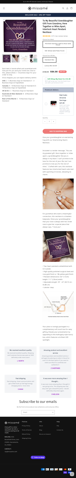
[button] (4, 8)
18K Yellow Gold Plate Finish (55, 51)
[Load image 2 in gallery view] (16, 58)
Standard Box (49, 60)
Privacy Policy (26, 426)
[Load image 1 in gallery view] (7, 58)
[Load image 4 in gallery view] (33, 58)
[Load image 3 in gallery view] (24, 58)
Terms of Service (27, 430)
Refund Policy (26, 434)
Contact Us (60, 430)
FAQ (58, 426)
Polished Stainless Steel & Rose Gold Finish (58, 44)
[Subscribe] (53, 412)
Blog (40, 430)
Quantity (45, 118)
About (41, 426)
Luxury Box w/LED (51, 66)
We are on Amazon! (45, 434)
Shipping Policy (26, 438)
